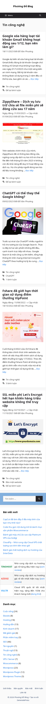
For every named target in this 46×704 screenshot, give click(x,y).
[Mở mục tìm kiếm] (40, 15)
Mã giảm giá (9, 633)
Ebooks (6, 615)
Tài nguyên (8, 646)
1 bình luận (11, 279)
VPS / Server (9, 659)
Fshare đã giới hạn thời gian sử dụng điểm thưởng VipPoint (20, 294)
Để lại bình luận (13, 90)
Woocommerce (10, 663)
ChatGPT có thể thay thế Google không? (20, 195)
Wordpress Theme (12, 676)
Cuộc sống (8, 611)
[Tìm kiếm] (39, 499)
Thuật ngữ (8, 650)
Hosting (7, 620)
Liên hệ (23, 692)
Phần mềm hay (10, 637)
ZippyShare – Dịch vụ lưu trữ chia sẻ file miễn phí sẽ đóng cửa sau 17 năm (22, 105)
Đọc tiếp (35, 79)
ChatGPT (10, 275)
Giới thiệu (7, 688)
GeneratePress (23, 700)
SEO (5, 641)
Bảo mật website (14, 482)
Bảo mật (28, 688)
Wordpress (8, 667)
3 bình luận (11, 383)
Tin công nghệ (13, 86)
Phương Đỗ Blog (23, 6)
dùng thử (35, 594)
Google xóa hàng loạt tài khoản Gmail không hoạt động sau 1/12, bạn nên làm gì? (21, 41)
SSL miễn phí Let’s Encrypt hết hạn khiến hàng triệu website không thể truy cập (22, 400)
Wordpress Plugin (11, 672)
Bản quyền (18, 688)
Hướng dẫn (8, 624)
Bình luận (39, 688)
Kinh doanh (8, 628)
